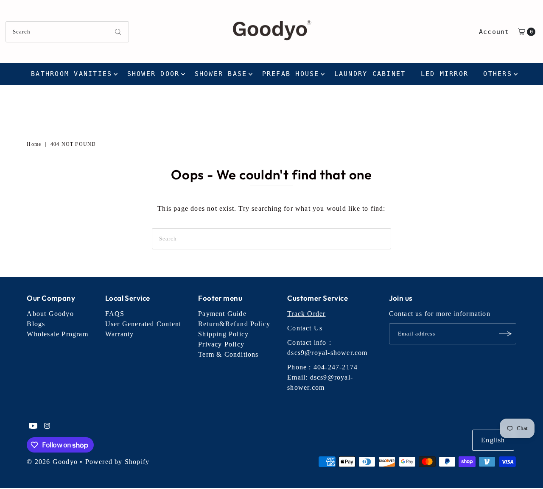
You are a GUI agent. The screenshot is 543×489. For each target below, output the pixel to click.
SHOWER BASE (221, 74)
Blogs (36, 323)
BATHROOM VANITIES (71, 74)
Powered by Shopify (117, 461)
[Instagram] (47, 426)
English (493, 440)
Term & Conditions (228, 354)
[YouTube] (33, 426)
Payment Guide (222, 313)
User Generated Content (143, 323)
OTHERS (497, 74)
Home (34, 144)
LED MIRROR (445, 74)
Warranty (119, 334)
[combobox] (67, 31)
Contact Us (304, 328)
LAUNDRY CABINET (370, 74)
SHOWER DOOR (153, 74)
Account (494, 32)
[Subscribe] (505, 333)
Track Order (306, 313)
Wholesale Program (57, 334)
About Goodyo (50, 313)
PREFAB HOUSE (290, 74)
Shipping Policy (223, 334)
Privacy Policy (221, 344)
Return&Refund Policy (234, 323)
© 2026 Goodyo (52, 461)
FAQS (115, 313)
